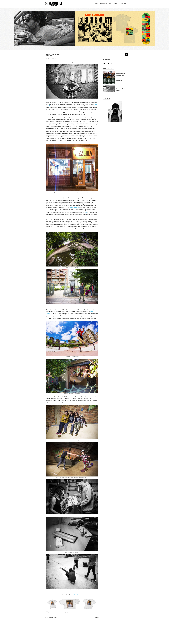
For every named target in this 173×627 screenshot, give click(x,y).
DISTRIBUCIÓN (103, 3)
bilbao (49, 612)
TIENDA (116, 3)
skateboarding (68, 612)
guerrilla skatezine (60, 612)
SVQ (110, 3)
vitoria (73, 612)
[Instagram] (109, 63)
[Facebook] (106, 63)
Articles (54, 58)
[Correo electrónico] (111, 63)
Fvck (86, 212)
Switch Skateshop (74, 207)
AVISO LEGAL (123, 3)
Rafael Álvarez (78, 594)
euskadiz (53, 612)
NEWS (96, 3)
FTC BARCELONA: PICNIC (51, 617)
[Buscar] (126, 54)
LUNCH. (97, 617)
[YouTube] (104, 63)
